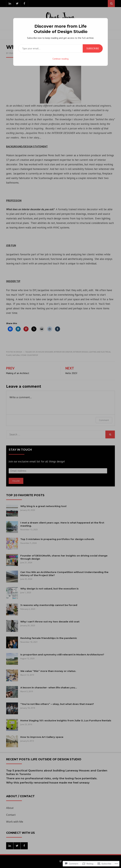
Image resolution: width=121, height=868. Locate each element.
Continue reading (60, 58)
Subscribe (92, 48)
